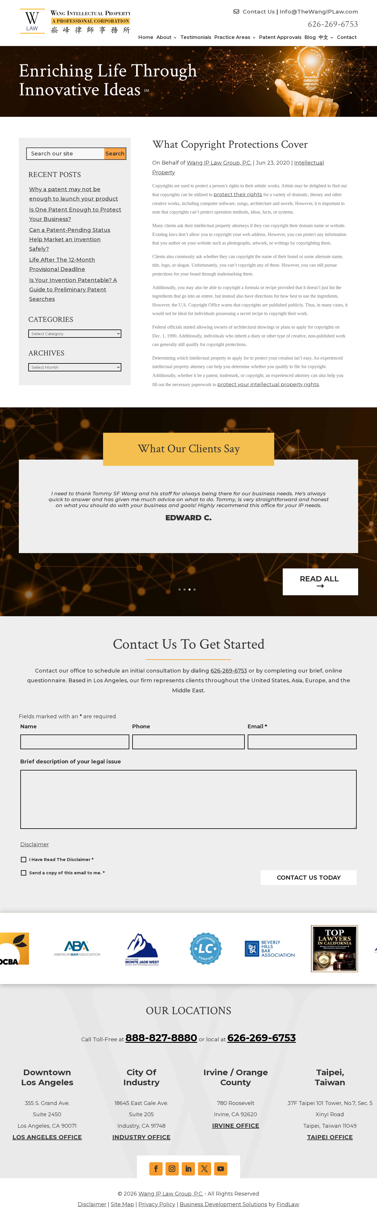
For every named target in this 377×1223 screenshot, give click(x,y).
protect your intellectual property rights (268, 384)
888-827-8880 (161, 1038)
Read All (320, 579)
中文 (323, 37)
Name (28, 726)
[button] (371, 1180)
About (163, 37)
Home (145, 37)
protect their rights (238, 194)
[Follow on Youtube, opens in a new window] (220, 1169)
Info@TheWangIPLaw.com (319, 11)
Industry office (141, 1137)
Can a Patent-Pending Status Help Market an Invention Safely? (69, 240)
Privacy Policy (156, 1204)
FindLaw (288, 1204)
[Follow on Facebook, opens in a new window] (156, 1169)
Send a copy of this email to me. (67, 873)
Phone (141, 726)
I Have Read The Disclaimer (61, 859)
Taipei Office (330, 1137)
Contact (347, 37)
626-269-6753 (333, 24)
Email (257, 726)
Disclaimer (34, 844)
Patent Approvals (280, 37)
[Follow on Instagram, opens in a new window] (172, 1169)
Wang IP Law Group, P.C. (219, 163)
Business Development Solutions (223, 1204)
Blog (310, 37)
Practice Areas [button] (232, 37)
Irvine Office (235, 1125)
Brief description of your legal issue (70, 761)
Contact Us (258, 11)
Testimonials (195, 37)
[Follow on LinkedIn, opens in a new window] (188, 1169)
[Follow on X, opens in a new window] (204, 1169)
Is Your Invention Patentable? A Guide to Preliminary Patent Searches (73, 290)
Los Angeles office (47, 1137)
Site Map (122, 1204)
